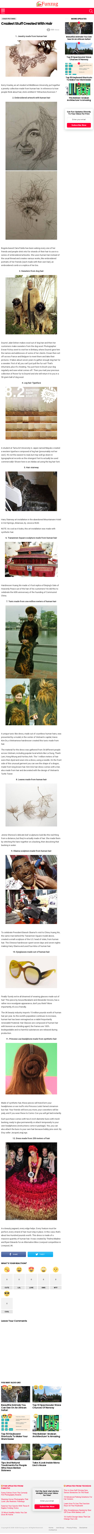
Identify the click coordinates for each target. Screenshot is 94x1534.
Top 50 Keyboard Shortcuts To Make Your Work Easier (14, 1436)
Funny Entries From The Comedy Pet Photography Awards (14, 1494)
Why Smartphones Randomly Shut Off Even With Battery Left (77, 1511)
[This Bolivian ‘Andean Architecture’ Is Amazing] (46, 1423)
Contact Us (53, 1530)
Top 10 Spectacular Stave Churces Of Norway (46, 1406)
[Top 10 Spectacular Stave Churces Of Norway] (46, 1394)
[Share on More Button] (57, 1254)
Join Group (60, 1528)
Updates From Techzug (78, 1486)
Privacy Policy (72, 1528)
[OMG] (10, 1387)
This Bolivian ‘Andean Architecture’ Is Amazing (46, 1435)
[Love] (4, 1387)
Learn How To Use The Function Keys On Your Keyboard (76, 1505)
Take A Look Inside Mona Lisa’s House (46, 1464)
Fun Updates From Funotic (12, 1487)
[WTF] (41, 1387)
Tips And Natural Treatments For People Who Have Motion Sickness (14, 1466)
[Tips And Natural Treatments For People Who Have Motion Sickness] (15, 1452)
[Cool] (4, 1416)
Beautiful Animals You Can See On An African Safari (13, 1407)
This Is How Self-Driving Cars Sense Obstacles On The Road (76, 1491)
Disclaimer (83, 1528)
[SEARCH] (91, 11)
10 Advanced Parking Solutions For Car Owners (78, 1498)
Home (51, 1528)
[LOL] (36, 1387)
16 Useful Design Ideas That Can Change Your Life (77, 1518)
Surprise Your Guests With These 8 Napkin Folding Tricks (15, 1507)
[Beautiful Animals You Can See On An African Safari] (15, 1394)
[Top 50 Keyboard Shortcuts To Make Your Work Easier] (15, 1423)
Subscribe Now (79, 125)
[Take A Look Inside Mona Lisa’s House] (46, 1452)
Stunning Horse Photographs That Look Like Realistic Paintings (14, 1500)
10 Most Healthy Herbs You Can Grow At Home (14, 1514)
